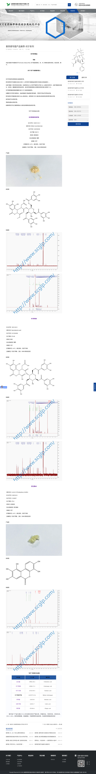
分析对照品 (19, 761)
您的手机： (71, 111)
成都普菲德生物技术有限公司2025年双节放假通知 (19, 736)
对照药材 (19, 763)
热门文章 (72, 77)
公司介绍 (8, 759)
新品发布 (52, 11)
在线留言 (64, 761)
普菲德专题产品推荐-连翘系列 (48, 744)
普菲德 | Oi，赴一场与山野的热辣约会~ (19, 733)
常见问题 (62, 11)
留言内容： (71, 119)
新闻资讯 (72, 11)
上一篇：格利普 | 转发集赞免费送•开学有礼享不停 (17, 724)
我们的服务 (21, 11)
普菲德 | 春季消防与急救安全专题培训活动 (48, 733)
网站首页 (11, 11)
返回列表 (60, 728)
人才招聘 (64, 759)
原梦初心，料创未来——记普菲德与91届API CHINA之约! (48, 740)
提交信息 (78, 124)
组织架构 (8, 761)
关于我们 (42, 11)
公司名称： (71, 115)
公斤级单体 (19, 766)
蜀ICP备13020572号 (49, 772)
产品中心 (32, 11)
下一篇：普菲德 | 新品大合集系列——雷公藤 (52, 724)
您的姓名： (71, 107)
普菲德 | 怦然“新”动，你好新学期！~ (19, 744)
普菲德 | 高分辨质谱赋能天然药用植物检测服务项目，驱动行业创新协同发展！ (48, 736)
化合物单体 (19, 759)
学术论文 (53, 759)
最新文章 (84, 77)
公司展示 (8, 763)
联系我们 (83, 11)
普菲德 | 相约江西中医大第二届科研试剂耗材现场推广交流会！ (19, 740)
